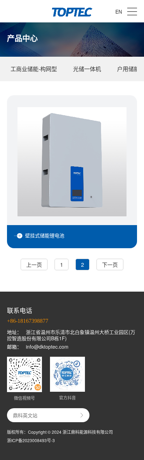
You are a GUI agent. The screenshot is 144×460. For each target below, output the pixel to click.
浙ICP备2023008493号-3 (31, 440)
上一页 (34, 264)
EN (118, 11)
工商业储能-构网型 (33, 69)
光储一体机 (87, 69)
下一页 (110, 264)
